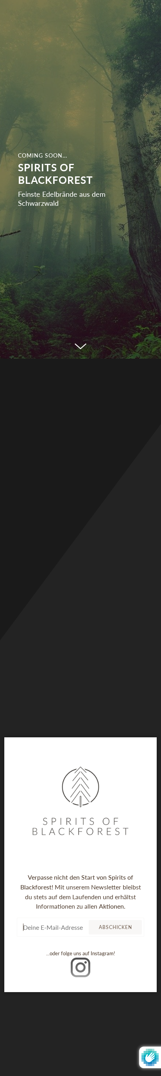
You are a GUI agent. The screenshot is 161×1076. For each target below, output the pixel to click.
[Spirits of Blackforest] (80, 179)
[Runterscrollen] (80, 347)
